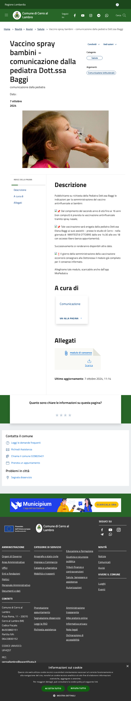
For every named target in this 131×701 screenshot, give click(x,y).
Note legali (72, 629)
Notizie (102, 556)
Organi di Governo (12, 556)
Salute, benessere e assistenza (76, 579)
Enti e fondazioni (11, 573)
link (96, 681)
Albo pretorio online (77, 618)
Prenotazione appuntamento (42, 610)
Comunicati (104, 562)
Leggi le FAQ (40, 624)
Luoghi (102, 584)
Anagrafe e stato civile (46, 556)
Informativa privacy (76, 624)
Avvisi (29, 29)
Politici (5, 579)
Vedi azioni (108, 44)
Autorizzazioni (74, 587)
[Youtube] (81, 15)
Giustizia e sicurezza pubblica (77, 559)
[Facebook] (73, 15)
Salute (40, 29)
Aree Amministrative (13, 562)
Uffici (5, 568)
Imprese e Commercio (45, 562)
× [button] (127, 666)
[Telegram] (97, 15)
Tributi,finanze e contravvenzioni (75, 569)
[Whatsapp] (105, 15)
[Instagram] (89, 15)
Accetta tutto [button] (53, 688)
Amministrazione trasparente (75, 610)
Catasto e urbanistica (45, 568)
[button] (65, 695)
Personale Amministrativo (16, 585)
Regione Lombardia (15, 4)
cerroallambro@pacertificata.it (19, 662)
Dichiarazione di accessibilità (74, 637)
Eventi (101, 589)
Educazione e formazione (79, 551)
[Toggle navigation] (6, 15)
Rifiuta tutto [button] (78, 688)
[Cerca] (124, 15)
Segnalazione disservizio (47, 618)
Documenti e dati (11, 591)
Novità (18, 29)
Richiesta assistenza (45, 629)
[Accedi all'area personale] (117, 4)
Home (7, 29)
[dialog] (65, 682)
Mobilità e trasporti (44, 573)
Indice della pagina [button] (23, 179)
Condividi (92, 44)
